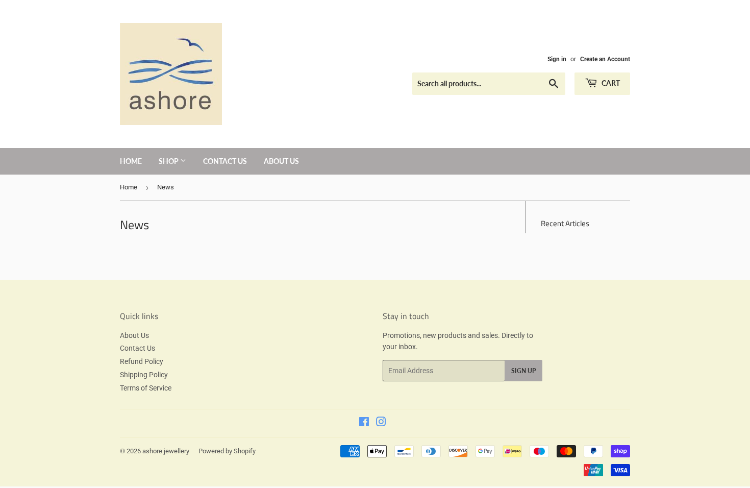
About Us (281, 161)
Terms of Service (145, 388)
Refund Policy (141, 361)
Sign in (556, 59)
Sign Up (523, 371)
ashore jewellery (165, 451)
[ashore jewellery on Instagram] (381, 423)
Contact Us (225, 161)
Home (131, 161)
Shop (169, 161)
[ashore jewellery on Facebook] (364, 423)
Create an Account (605, 59)
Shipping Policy (144, 375)
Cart (610, 83)
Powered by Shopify (227, 451)
